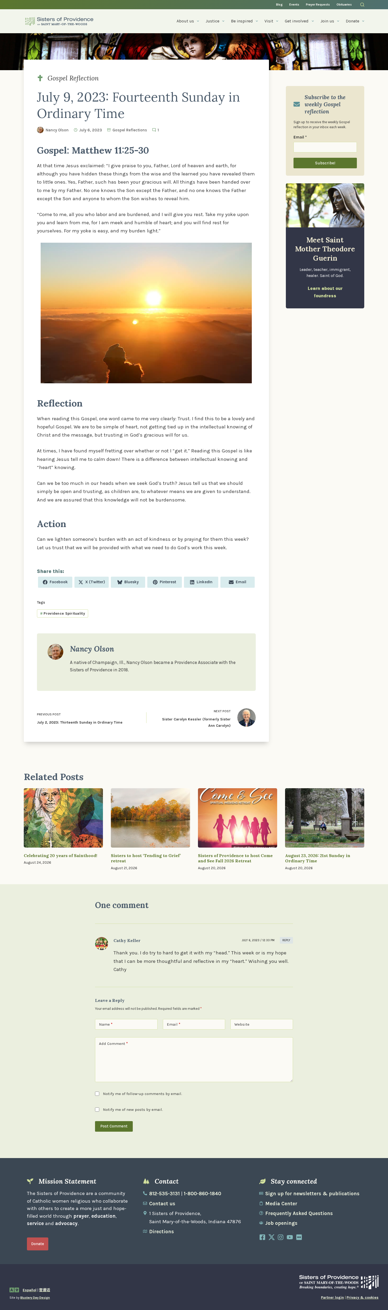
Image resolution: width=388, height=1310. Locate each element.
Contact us (162, 1204)
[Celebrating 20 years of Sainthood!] (63, 818)
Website (241, 1024)
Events (294, 4)
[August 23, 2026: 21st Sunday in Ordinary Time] (324, 818)
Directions (161, 1232)
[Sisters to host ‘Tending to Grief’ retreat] (150, 818)
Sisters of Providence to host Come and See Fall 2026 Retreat (235, 858)
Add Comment (113, 1043)
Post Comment (113, 1126)
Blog (279, 4)
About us (185, 20)
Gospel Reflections (129, 130)
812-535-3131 (164, 1194)
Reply (286, 940)
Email (300, 137)
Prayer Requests (318, 4)
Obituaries (344, 4)
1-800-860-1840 (202, 1194)
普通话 (44, 1290)
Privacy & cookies (362, 1297)
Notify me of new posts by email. (133, 1109)
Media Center (281, 1204)
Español (29, 1290)
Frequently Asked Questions (299, 1213)
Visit (268, 20)
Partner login (332, 1297)
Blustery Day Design (35, 1297)
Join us (327, 20)
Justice (212, 20)
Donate (352, 20)
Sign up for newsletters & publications (312, 1194)
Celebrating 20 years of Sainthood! (60, 855)
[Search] (362, 5)
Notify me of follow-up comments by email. (142, 1093)
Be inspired (242, 20)
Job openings (281, 1223)
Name (105, 1024)
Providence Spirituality (62, 613)
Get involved (297, 20)
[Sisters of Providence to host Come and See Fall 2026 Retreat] (237, 818)
